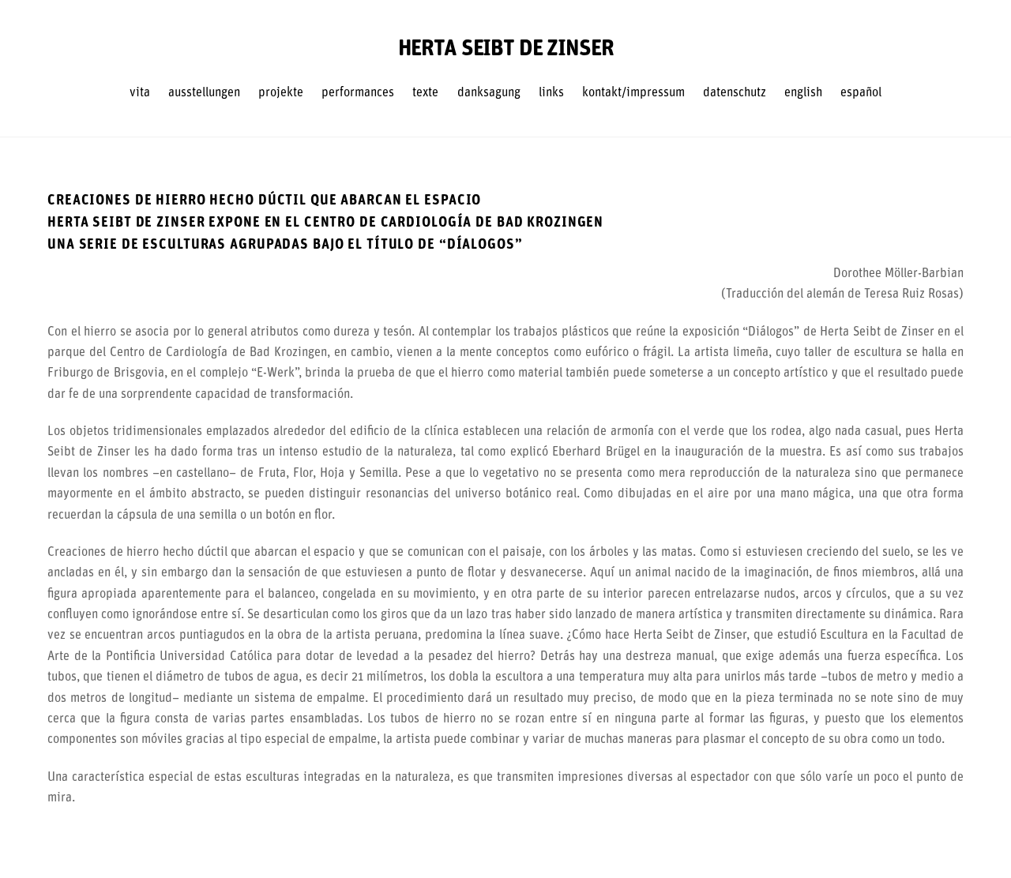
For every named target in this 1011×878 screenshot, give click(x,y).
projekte (280, 93)
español (860, 93)
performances (357, 93)
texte (425, 93)
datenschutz (734, 93)
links (551, 93)
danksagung (489, 93)
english (803, 93)
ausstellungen (204, 93)
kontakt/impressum (633, 93)
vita (140, 93)
